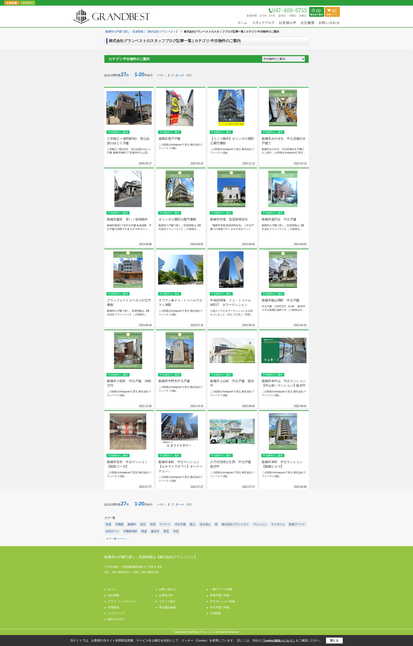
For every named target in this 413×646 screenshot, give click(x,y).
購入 (192, 524)
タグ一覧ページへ (116, 538)
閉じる (334, 640)
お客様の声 (166, 595)
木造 (176, 531)
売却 (152, 524)
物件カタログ (116, 619)
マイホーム (278, 524)
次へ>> (180, 75)
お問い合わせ (167, 589)
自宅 (143, 524)
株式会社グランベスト (235, 524)
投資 (108, 524)
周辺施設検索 (167, 607)
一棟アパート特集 (221, 589)
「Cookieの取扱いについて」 (278, 640)
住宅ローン (112, 531)
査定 (166, 531)
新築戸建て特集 (220, 595)
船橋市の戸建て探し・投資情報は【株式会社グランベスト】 (150, 557)
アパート (165, 524)
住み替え (205, 524)
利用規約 (113, 607)
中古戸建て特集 (220, 607)
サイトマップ (116, 613)
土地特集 (215, 613)
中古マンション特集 (222, 601)
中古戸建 (180, 524)
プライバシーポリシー (122, 601)
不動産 (119, 524)
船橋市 (132, 524)
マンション (260, 524)
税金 (144, 531)
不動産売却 (130, 531)
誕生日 (155, 531)
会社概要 (113, 595)
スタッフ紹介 (167, 601)
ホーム (112, 589)
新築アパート (297, 524)
